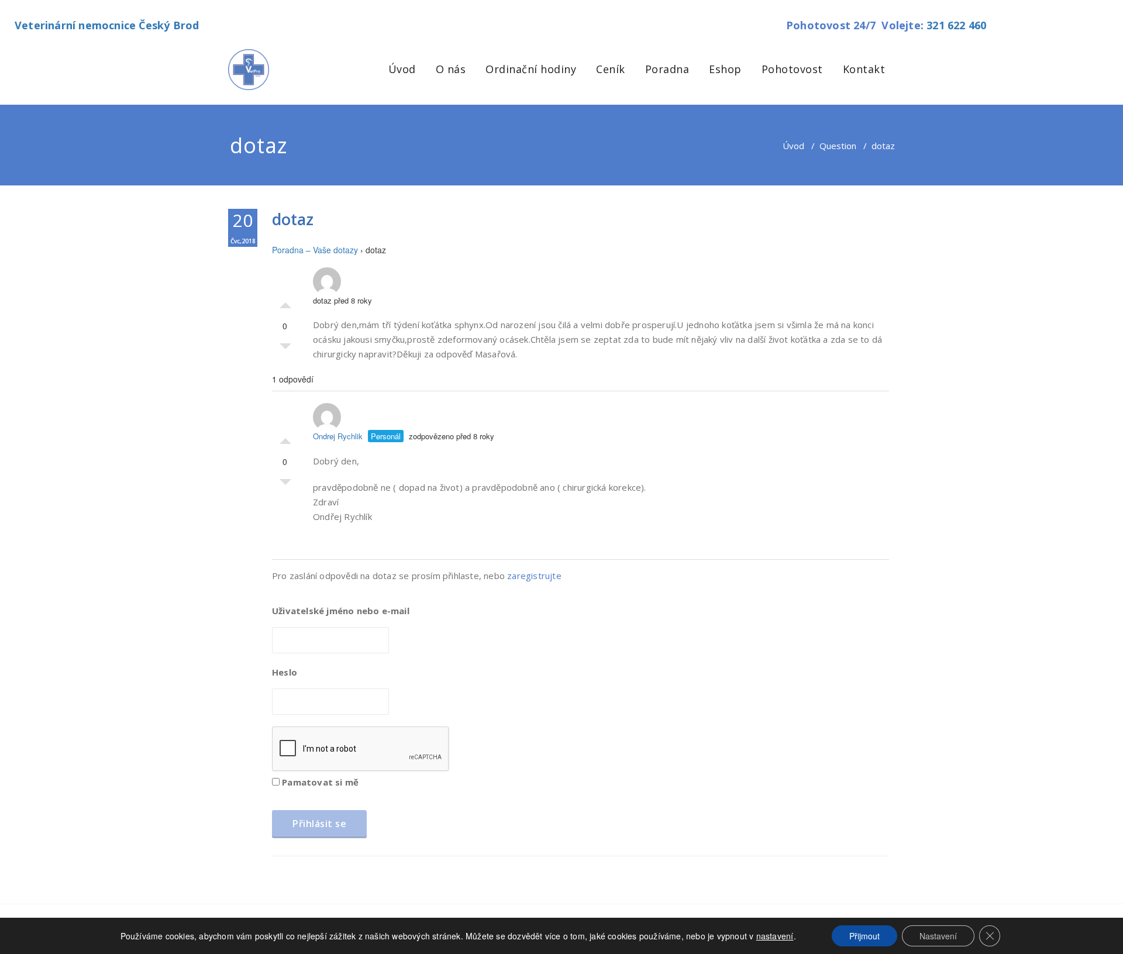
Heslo (284, 672)
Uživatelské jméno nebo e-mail (340, 611)
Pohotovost (792, 69)
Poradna (667, 69)
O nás (451, 69)
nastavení (775, 936)
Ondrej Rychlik (338, 436)
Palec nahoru (285, 302)
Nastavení (938, 936)
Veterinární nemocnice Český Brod (107, 25)
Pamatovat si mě (319, 782)
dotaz (293, 219)
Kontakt (864, 69)
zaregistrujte (534, 575)
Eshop (725, 69)
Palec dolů (285, 349)
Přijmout (864, 936)
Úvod (402, 69)
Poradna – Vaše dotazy (315, 250)
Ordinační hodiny (530, 69)
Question (837, 145)
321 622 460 (956, 25)
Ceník (610, 69)
